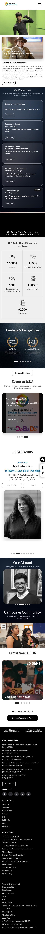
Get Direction (9, 783)
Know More (9, 115)
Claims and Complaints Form (12, 924)
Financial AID (7, 871)
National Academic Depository (13, 855)
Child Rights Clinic (8, 915)
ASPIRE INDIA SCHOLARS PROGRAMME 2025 (19, 906)
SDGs (4, 896)
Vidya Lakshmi (7, 852)
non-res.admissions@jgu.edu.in (13, 765)
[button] (19, 437)
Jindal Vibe (6, 918)
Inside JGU (6, 820)
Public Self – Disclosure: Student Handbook (17, 849)
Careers (5, 814)
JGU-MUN (6, 909)
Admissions (6, 808)
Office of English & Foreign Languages (15, 861)
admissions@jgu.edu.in (10, 753)
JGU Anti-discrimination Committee (15, 846)
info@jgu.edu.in (7, 778)
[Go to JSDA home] (10, 6)
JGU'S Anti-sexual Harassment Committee (17, 840)
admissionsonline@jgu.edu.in (12, 759)
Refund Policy (7, 902)
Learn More (9, 83)
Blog (3, 823)
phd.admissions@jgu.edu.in (11, 772)
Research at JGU (8, 887)
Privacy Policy (7, 874)
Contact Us (6, 826)
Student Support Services (11, 858)
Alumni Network (8, 893)
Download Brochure (22, 373)
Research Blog (7, 864)
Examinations (7, 890)
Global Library (7, 811)
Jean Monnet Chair (9, 867)
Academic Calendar (9, 843)
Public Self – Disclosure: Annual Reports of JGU (19, 927)
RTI (3, 817)
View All (33, 496)
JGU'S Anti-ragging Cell (10, 836)
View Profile (12, 496)
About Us (5, 805)
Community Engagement (11, 884)
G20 (3, 899)
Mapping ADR (7, 912)
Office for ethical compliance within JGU (16, 921)
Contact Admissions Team (22, 718)
